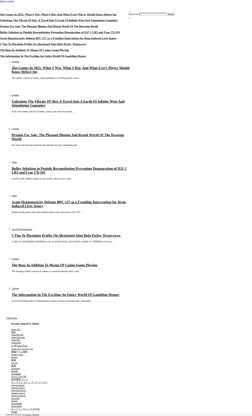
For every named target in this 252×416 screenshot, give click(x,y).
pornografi (16, 342)
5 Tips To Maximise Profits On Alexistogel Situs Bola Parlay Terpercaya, (66, 235)
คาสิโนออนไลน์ (19, 346)
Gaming (15, 61)
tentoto (14, 357)
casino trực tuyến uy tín (22, 349)
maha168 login (18, 337)
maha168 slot (17, 335)
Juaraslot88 (16, 403)
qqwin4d (15, 398)
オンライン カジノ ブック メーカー (29, 382)
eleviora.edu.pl (18, 388)
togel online (16, 406)
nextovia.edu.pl (18, 396)
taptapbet (15, 368)
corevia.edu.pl (17, 385)
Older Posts (11, 318)
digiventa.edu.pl (18, 390)
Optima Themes (31, 414)
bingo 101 (16, 329)
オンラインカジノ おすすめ (25, 409)
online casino (17, 354)
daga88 (14, 371)
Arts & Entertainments (22, 229)
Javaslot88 (16, 374)
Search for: (133, 14)
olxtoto (14, 401)
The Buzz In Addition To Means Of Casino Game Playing (54, 265)
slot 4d (14, 363)
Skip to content (7, 1)
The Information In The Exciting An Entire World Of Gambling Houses (65, 295)
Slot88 (14, 412)
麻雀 (13, 360)
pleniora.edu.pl (18, 393)
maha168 (15, 340)
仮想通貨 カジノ (19, 379)
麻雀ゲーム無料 (19, 352)
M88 (13, 332)
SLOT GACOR (18, 376)
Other (14, 162)
